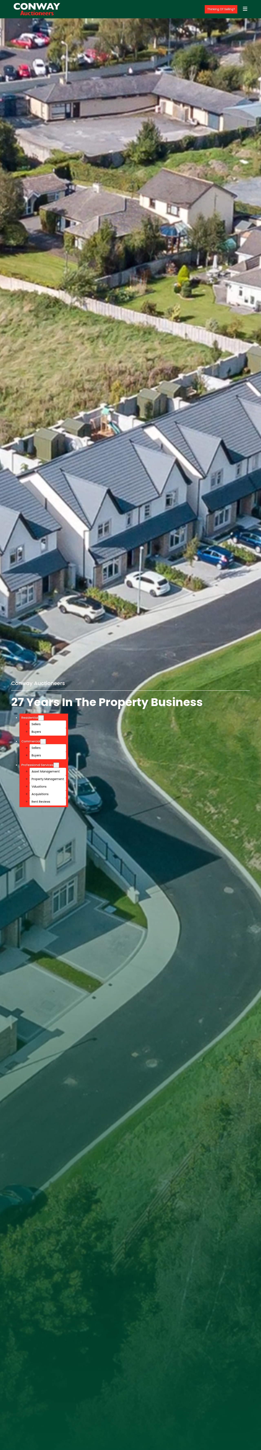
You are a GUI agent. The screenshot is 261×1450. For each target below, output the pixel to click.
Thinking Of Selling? (221, 9)
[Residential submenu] (41, 718)
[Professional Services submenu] (56, 765)
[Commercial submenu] (43, 741)
